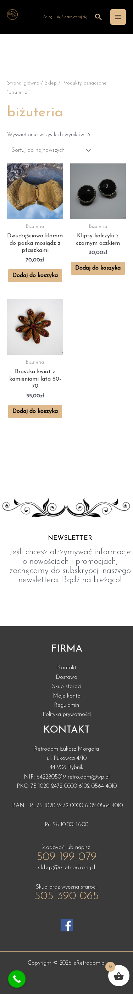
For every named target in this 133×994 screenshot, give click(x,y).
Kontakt (66, 668)
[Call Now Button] (17, 979)
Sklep (51, 83)
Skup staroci (66, 686)
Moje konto (67, 696)
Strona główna (23, 83)
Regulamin (66, 705)
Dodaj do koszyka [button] (35, 275)
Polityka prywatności (67, 714)
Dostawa (66, 677)
